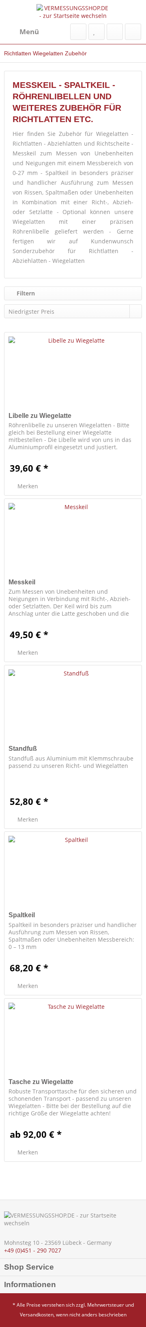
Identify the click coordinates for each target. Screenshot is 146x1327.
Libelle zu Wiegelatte (40, 415)
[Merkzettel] (96, 32)
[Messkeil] (73, 539)
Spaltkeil (22, 915)
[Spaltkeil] (73, 872)
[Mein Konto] (115, 32)
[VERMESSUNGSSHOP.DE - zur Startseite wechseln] (73, 12)
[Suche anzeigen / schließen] (78, 32)
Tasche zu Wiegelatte (41, 1081)
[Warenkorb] (133, 32)
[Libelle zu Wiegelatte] (73, 373)
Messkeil (22, 582)
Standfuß (23, 748)
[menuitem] (21, 32)
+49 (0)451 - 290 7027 (32, 1250)
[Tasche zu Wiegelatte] (73, 1039)
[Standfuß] (73, 706)
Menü (29, 31)
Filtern (25, 293)
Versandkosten (37, 1314)
